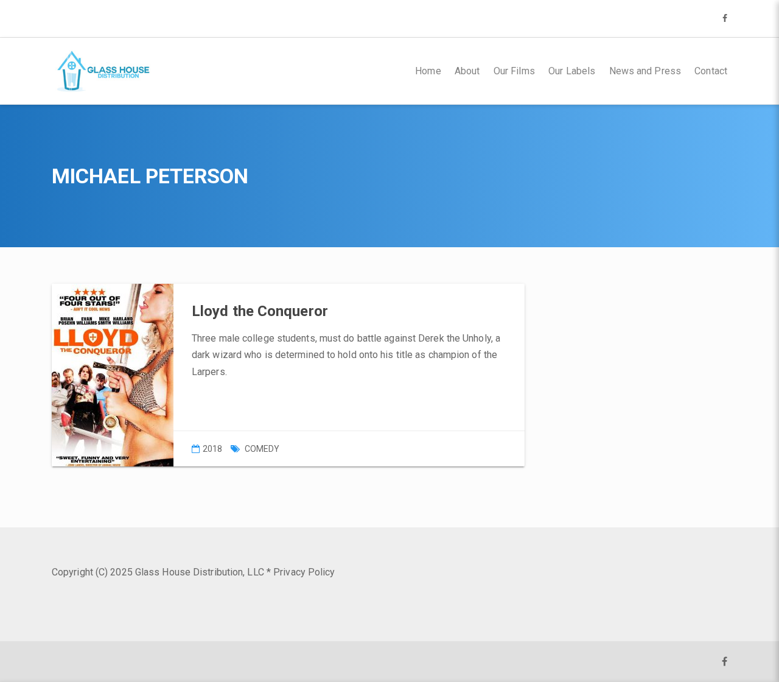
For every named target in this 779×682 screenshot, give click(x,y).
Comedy (262, 449)
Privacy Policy (304, 572)
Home (428, 71)
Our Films (514, 71)
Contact (710, 71)
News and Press (645, 71)
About (467, 71)
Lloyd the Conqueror (260, 311)
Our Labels (571, 71)
